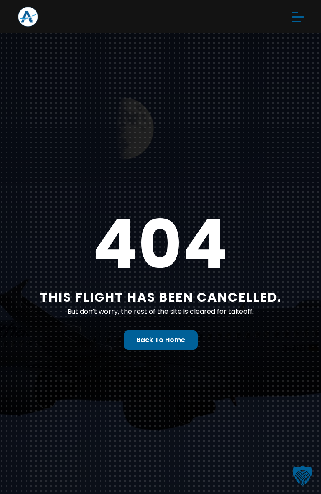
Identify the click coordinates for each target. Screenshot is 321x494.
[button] (302, 475)
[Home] (92, 16)
